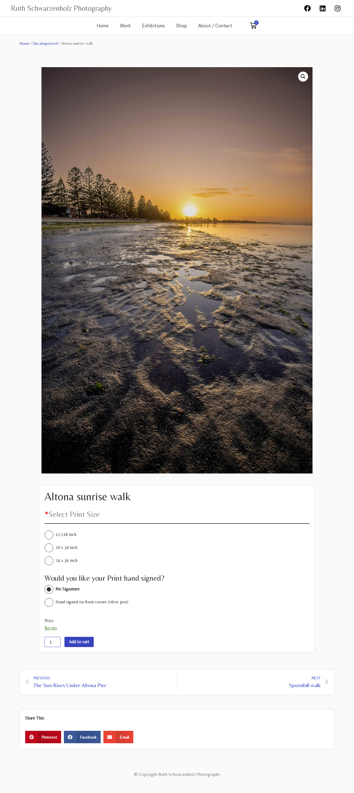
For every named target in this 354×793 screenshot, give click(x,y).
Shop (181, 25)
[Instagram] (337, 8)
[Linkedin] (322, 8)
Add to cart (79, 641)
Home (103, 25)
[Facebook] (307, 8)
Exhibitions (153, 25)
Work (125, 25)
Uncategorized (45, 43)
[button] (43, 737)
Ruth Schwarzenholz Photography (61, 8)
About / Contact (215, 25)
